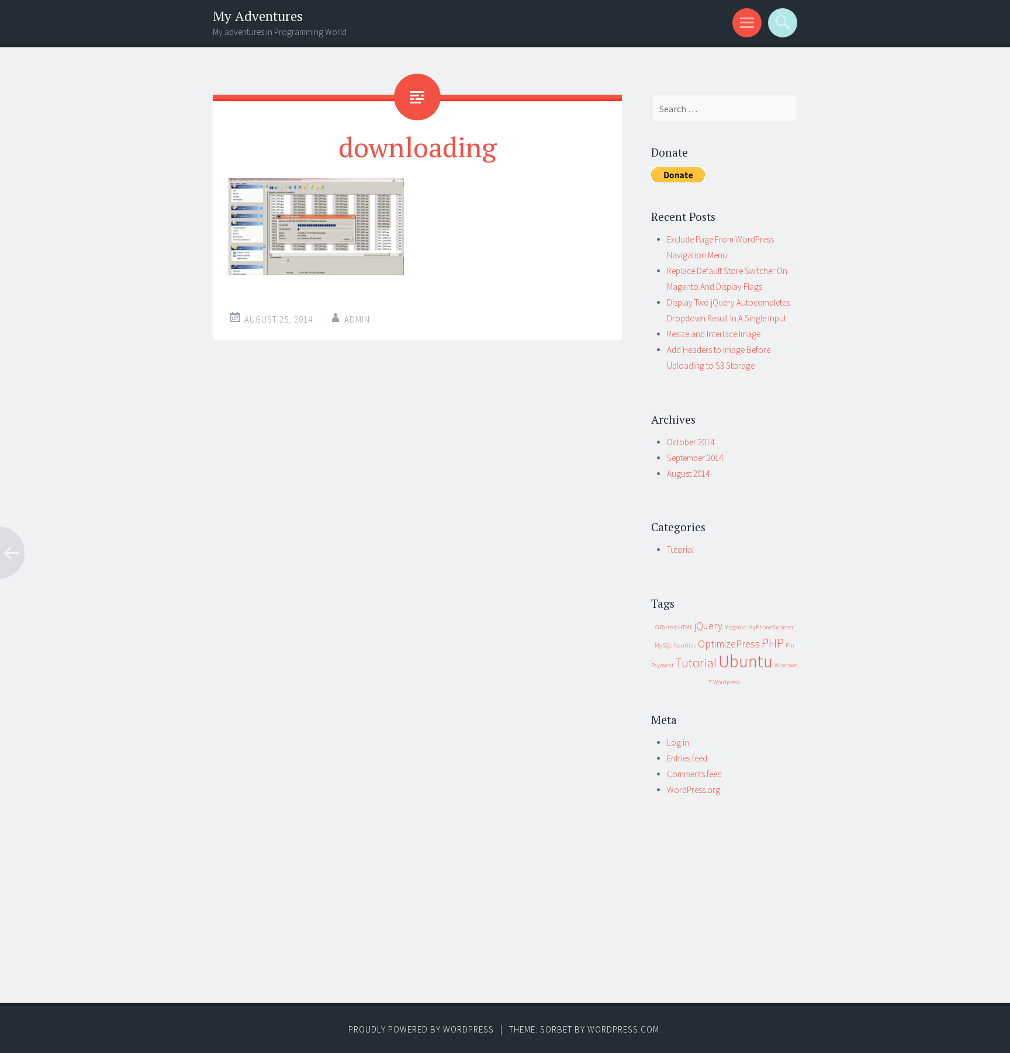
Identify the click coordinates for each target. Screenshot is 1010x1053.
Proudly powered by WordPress (421, 1029)
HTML (685, 627)
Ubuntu (745, 661)
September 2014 (695, 457)
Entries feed (687, 758)
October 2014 (690, 442)
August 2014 (688, 473)
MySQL (663, 645)
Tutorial (680, 549)
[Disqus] (417, 533)
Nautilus (685, 645)
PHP (773, 643)
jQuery (708, 625)
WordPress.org (693, 789)
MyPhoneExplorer (771, 627)
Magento (735, 627)
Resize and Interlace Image (713, 334)
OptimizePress (729, 644)
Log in (678, 742)
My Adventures (258, 16)
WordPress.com (623, 1029)
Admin (357, 319)
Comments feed (694, 774)
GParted (665, 627)
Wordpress (726, 682)
